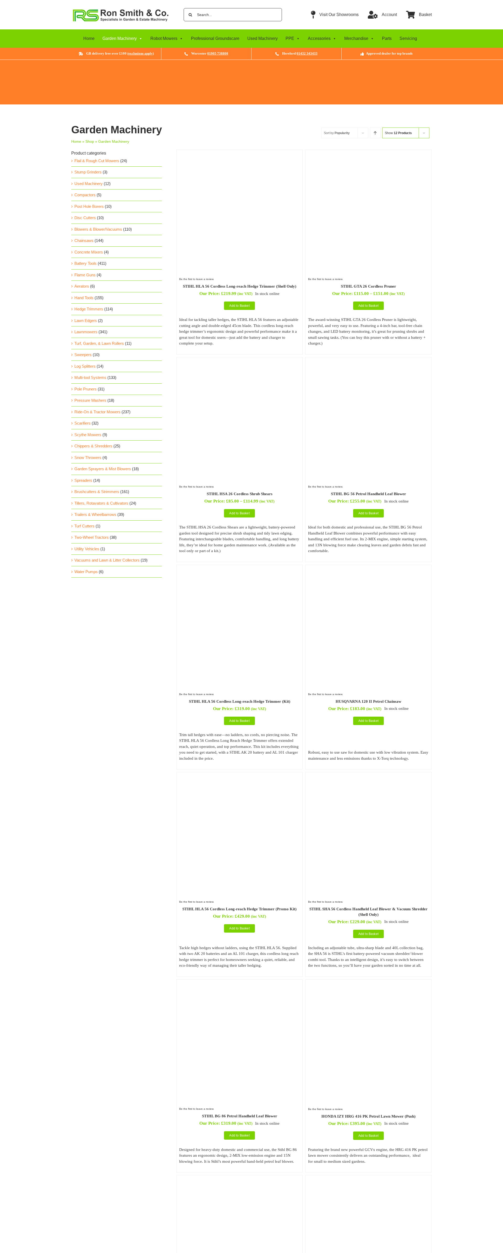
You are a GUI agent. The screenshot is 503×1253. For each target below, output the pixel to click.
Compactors (85, 195)
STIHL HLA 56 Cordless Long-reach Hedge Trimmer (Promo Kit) (239, 909)
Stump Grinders (88, 172)
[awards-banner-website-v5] (251, 62)
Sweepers (83, 354)
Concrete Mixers (88, 252)
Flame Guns (85, 275)
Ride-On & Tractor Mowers (97, 412)
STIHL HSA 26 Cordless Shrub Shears (239, 494)
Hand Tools (84, 297)
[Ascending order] (375, 133)
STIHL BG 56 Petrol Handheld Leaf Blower (368, 494)
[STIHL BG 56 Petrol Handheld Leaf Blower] (368, 363)
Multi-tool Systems (90, 377)
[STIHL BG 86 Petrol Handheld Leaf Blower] (239, 985)
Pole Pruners (85, 389)
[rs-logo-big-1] (120, 8)
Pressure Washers (90, 400)
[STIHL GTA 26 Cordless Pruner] (368, 155)
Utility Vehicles (86, 549)
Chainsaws (84, 240)
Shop (89, 141)
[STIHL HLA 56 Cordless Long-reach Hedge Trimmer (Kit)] (239, 570)
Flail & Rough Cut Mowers (96, 160)
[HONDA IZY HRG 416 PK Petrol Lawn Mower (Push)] (368, 985)
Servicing (408, 38)
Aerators (81, 286)
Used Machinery (262, 38)
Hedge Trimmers (88, 309)
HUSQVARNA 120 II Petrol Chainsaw (368, 701)
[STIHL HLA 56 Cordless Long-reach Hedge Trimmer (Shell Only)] (239, 155)
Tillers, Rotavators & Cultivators (101, 503)
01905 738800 (217, 53)
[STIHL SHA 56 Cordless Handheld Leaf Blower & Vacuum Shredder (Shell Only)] (368, 777)
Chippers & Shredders (93, 446)
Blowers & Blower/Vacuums (98, 229)
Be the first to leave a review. (196, 279)
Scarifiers (82, 423)
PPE (290, 38)
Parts (387, 38)
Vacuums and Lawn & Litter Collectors (107, 560)
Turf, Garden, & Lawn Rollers (99, 343)
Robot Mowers (163, 38)
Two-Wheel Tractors (91, 537)
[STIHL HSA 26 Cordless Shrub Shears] (239, 363)
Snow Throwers (87, 457)
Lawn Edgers (85, 320)
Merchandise (356, 38)
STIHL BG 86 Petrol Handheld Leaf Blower (239, 1116)
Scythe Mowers (87, 434)
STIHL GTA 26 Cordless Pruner (368, 286)
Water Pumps (86, 571)
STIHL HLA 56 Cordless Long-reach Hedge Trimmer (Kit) (239, 701)
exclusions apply (140, 53)
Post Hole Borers (89, 206)
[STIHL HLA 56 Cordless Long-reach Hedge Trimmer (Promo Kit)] (239, 777)
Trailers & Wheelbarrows (95, 514)
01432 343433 (307, 53)
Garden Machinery (119, 38)
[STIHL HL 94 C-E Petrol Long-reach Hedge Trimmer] (239, 1180)
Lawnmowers (85, 332)
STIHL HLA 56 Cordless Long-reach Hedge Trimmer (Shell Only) (239, 286)
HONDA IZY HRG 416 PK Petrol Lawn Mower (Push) (368, 1116)
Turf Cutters (84, 526)
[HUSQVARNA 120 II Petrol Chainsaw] (368, 570)
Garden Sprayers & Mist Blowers (102, 469)
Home (89, 38)
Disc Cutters (85, 217)
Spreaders (83, 480)
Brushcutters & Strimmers (96, 491)
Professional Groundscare (215, 38)
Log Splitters (85, 366)
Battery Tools (85, 263)
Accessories (319, 38)
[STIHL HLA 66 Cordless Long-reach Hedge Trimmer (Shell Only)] (368, 1180)
